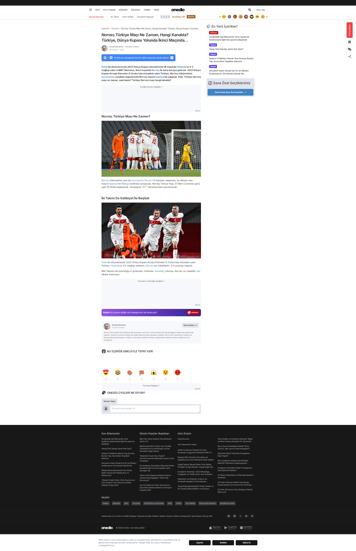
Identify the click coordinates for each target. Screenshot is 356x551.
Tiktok (178, 503)
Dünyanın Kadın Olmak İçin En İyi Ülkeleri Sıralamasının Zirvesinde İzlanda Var (229, 72)
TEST (97, 10)
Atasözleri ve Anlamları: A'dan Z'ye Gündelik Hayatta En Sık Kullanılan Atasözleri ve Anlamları (192, 481)
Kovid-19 (150, 180)
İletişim (162, 516)
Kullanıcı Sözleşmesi (182, 516)
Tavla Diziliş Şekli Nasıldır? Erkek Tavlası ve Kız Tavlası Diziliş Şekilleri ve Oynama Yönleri (195, 488)
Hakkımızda (106, 516)
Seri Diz (191, 17)
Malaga (125, 183)
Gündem (115, 28)
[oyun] (251, 16)
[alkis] (257, 16)
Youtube (136, 503)
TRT (144, 187)
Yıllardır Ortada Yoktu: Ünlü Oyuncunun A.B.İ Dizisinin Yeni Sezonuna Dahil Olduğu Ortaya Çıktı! (118, 482)
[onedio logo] (178, 10)
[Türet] (229, 16)
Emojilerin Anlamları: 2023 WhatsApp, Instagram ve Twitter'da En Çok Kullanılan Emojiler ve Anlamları (195, 474)
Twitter (105, 503)
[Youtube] (246, 516)
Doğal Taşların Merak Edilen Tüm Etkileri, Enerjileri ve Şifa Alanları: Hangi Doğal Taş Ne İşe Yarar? (195, 467)
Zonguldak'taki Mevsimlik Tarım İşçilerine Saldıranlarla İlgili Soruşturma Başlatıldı (229, 38)
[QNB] (224, 16)
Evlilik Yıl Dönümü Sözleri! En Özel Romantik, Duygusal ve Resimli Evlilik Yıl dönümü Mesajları (194, 452)
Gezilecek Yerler (227, 503)
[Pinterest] (252, 516)
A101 (170, 503)
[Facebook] (234, 516)
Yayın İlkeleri (196, 516)
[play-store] (231, 527)
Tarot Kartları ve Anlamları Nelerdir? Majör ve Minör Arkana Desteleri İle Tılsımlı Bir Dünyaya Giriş (235, 441)
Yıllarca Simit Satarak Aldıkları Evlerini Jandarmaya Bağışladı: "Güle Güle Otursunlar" (155, 477)
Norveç (155, 70)
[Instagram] (228, 516)
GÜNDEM (123, 10)
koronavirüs (108, 76)
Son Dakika (190, 503)
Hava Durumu (183, 439)
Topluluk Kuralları (144, 516)
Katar (104, 66)
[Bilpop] (240, 16)
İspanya (159, 76)
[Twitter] (240, 516)
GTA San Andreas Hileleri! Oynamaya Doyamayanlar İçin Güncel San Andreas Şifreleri (234, 484)
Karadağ (159, 271)
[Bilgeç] (235, 16)
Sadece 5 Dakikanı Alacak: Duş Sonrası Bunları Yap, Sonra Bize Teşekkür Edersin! (231, 59)
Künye (205, 516)
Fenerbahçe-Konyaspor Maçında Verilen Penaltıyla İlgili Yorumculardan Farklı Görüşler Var (157, 468)
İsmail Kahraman (124, 46)
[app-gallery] (246, 527)
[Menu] (90, 10)
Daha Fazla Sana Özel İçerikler (229, 92)
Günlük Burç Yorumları (154, 503)
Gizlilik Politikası (129, 516)
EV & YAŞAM (109, 10)
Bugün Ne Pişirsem (207, 503)
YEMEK (147, 10)
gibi (198, 271)
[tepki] (106, 372)
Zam (126, 503)
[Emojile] (246, 16)
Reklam (155, 516)
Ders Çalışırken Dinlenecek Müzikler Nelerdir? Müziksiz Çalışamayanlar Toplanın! (233, 463)
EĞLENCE (135, 10)
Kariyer (169, 516)
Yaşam (213, 45)
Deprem (116, 503)
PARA (156, 10)
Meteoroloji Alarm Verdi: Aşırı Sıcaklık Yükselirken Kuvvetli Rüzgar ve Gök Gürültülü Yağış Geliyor (155, 448)
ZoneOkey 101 (178, 17)
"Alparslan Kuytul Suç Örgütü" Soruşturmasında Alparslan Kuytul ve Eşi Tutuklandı (157, 458)
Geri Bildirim (117, 516)
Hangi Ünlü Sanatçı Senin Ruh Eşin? (226, 49)
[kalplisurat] (263, 16)
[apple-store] (215, 527)
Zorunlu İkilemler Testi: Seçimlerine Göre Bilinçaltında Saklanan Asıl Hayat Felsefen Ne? (155, 487)
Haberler (105, 28)
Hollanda (181, 66)
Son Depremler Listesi (187, 444)
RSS (210, 516)
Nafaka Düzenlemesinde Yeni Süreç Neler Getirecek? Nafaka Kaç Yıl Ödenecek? (117, 472)
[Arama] (249, 10)
